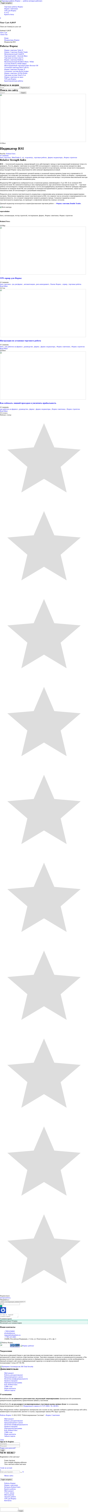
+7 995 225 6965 (10, 1337)
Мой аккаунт (9, 1491)
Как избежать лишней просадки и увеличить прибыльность (28, 403)
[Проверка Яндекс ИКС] (5, 1347)
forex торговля (5, 157)
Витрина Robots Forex (12, 1487)
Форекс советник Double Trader (68, 203)
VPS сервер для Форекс (11, 278)
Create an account (6, 1468)
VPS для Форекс (10, 1499)
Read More (4, 286)
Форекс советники (63, 347)
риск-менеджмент (42, 284)
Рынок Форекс (55, 284)
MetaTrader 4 (16, 157)
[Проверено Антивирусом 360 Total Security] (16, 1366)
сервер (64, 284)
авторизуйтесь (5, 1298)
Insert (21, 1511)
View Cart (3, 32)
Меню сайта (8, 1476)
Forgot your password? (8, 1448)
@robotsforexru (9, 1333)
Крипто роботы (10, 1489)
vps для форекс (17, 284)
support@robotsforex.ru (12, 1335)
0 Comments (4, 155)
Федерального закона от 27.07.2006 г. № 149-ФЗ (40, 1406)
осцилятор (29, 157)
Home (6, 38)
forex (2, 347)
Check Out (3, 34)
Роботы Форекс (5, 1415)
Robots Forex (10, 154)
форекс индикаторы (55, 157)
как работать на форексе (14, 347)
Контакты (7, 1500)
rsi (23, 157)
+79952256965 (9, 1331)
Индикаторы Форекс (12, 40)
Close (2, 1440)
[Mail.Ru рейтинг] (15, 1347)
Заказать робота (10, 1497)
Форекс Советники (53, 1415)
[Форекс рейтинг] (27, 1346)
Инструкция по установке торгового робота (20, 341)
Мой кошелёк (9, 1495)
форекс (36, 347)
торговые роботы (40, 157)
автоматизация (29, 284)
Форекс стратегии (70, 157)
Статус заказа (9, 1493)
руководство (28, 347)
